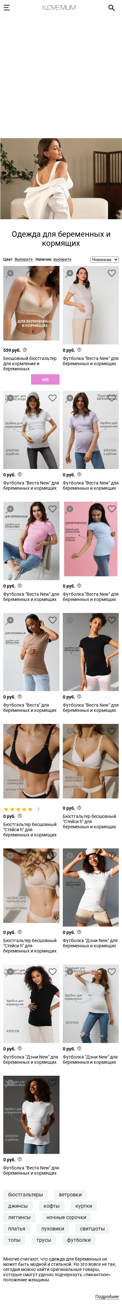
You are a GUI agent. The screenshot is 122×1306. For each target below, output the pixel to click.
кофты (52, 1206)
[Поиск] (109, 7)
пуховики (52, 1229)
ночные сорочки (66, 1217)
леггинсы (19, 1217)
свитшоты (92, 1229)
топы (14, 1240)
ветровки (70, 1195)
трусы (43, 1240)
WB (45, 379)
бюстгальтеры (25, 1195)
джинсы (18, 1206)
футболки (79, 1240)
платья (16, 1229)
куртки (83, 1206)
